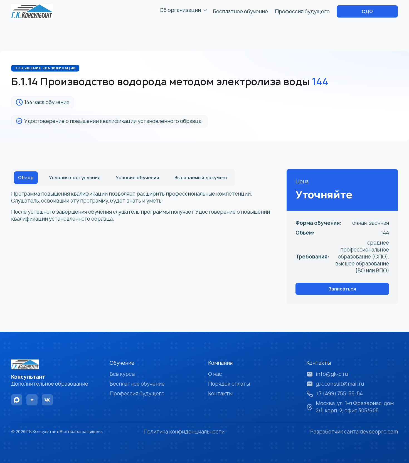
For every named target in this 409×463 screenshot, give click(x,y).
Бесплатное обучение (240, 11)
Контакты (220, 393)
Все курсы (122, 374)
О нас (215, 374)
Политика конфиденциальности (184, 431)
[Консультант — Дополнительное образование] (32, 11)
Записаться (342, 289)
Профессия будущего (302, 11)
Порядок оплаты (229, 383)
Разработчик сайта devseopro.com (354, 431)
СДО (367, 11)
